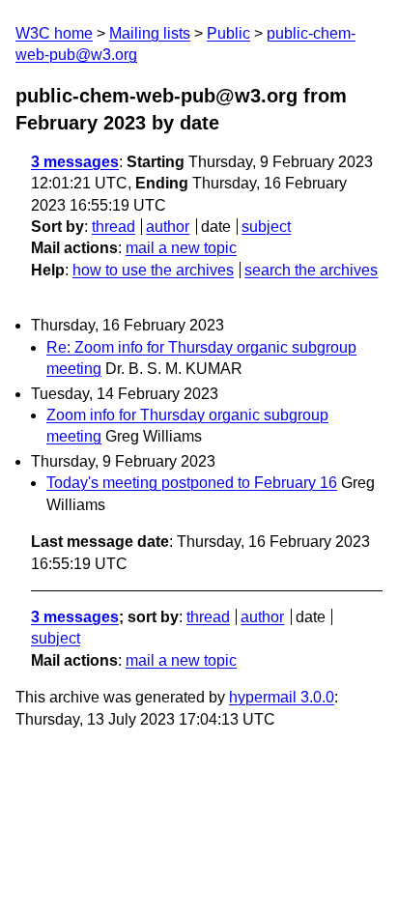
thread (113, 226)
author (167, 226)
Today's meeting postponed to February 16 (191, 482)
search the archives (311, 270)
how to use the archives (153, 270)
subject (266, 226)
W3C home (54, 33)
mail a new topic (181, 248)
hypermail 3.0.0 (281, 697)
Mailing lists (149, 33)
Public (228, 33)
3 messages (75, 162)
